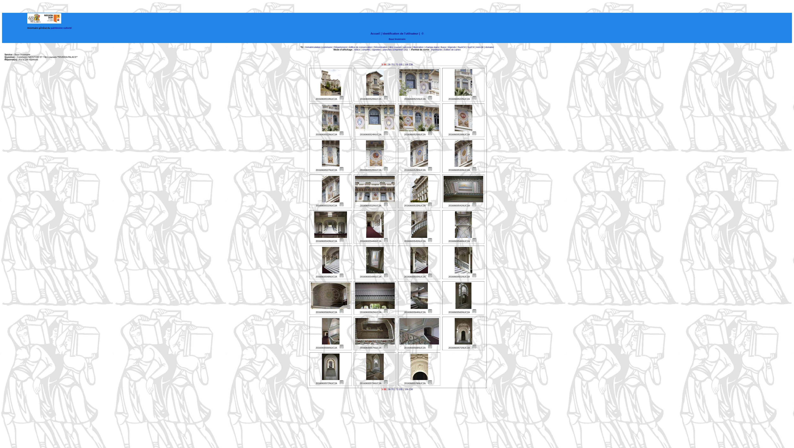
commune (327, 47)
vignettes (376, 49)
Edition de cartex (452, 49)
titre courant (395, 47)
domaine (489, 47)
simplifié (366, 49)
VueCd (470, 47)
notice (357, 49)
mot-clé (479, 47)
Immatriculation (312, 47)
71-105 (399, 64)
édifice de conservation (360, 47)
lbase (443, 47)
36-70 (391, 64)
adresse (407, 47)
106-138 (408, 64)
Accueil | (376, 33)
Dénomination (380, 47)
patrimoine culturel (61, 28)
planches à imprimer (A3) (395, 49)
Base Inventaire (397, 39)
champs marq (432, 47)
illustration (418, 47)
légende (452, 47)
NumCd (461, 47)
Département (340, 47)
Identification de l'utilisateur (400, 33)
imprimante (436, 49)
